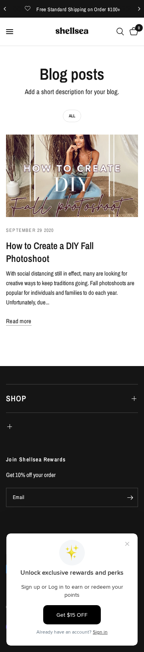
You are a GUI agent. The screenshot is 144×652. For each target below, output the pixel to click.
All (72, 116)
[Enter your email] (130, 497)
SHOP (16, 398)
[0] (132, 32)
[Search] (120, 32)
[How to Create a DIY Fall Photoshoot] (72, 176)
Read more (19, 321)
